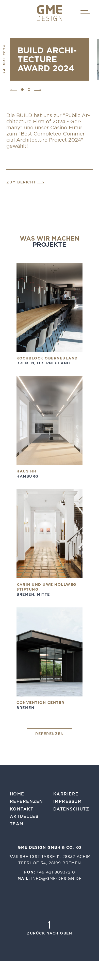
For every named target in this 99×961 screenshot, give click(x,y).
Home (17, 794)
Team (17, 824)
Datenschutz (71, 809)
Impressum (67, 801)
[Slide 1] (22, 89)
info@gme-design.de (56, 878)
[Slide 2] (29, 89)
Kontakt (22, 809)
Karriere (66, 794)
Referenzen (49, 733)
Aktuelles (24, 816)
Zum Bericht (21, 182)
